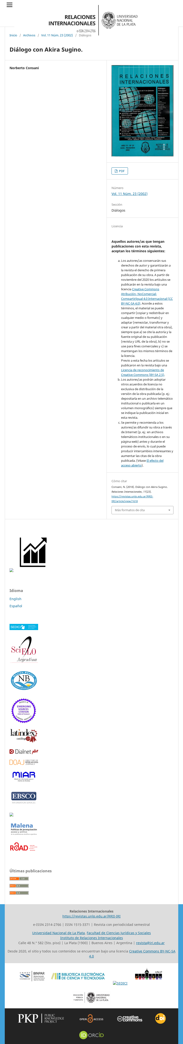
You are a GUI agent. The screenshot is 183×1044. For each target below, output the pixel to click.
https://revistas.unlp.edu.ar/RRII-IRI (91, 916)
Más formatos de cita (130, 510)
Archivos (29, 35)
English (15, 599)
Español (16, 606)
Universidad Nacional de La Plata (58, 933)
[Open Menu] (9, 5)
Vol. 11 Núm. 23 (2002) (57, 35)
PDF (121, 171)
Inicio (13, 35)
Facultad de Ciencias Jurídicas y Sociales (119, 933)
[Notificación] (11, 570)
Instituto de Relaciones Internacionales (91, 938)
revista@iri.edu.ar (150, 943)
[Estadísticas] (33, 570)
